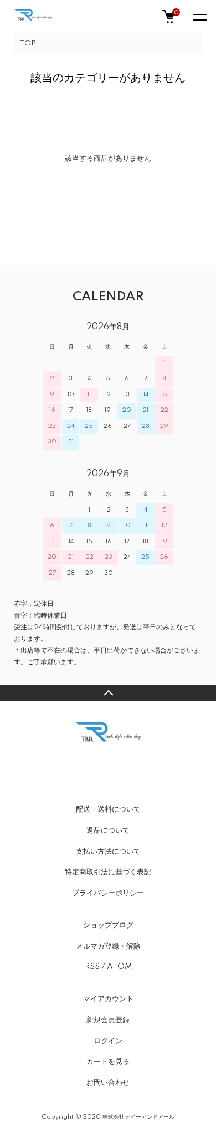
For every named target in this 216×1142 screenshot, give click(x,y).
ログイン (108, 1041)
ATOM (119, 967)
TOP (27, 43)
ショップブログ (108, 925)
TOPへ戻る (108, 693)
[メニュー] (199, 16)
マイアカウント (108, 999)
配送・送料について (108, 809)
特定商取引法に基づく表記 (108, 872)
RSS (92, 967)
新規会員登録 (108, 1020)
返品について (108, 830)
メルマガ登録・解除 (108, 946)
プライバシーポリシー (108, 893)
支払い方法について (108, 851)
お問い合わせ (108, 1083)
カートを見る (108, 1061)
